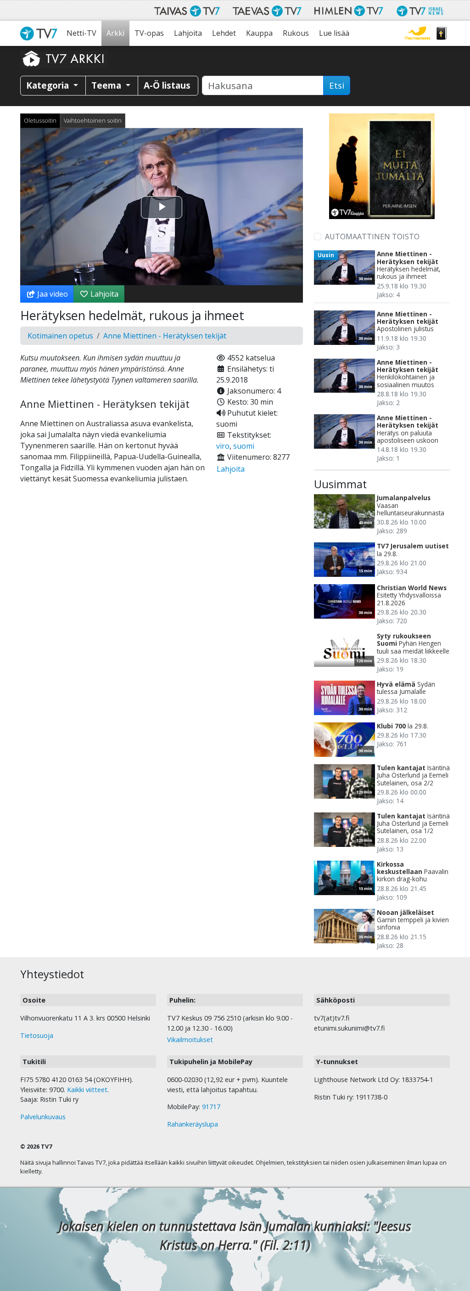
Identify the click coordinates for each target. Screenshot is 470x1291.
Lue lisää (334, 33)
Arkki (115, 33)
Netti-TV (81, 33)
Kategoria (48, 85)
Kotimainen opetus (60, 336)
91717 (211, 1106)
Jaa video (51, 294)
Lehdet (224, 33)
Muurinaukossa (417, 33)
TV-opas (149, 33)
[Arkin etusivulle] (63, 58)
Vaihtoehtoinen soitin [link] (93, 120)
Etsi (336, 85)
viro (222, 446)
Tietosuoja (36, 1035)
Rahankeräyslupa (192, 1124)
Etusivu (41, 33)
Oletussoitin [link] (40, 120)
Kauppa (259, 33)
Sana (441, 33)
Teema (107, 85)
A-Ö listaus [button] (167, 85)
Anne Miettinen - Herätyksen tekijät (164, 336)
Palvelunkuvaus (43, 1116)
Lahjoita (188, 33)
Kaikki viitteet (87, 1089)
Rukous (296, 33)
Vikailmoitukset (190, 1039)
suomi (243, 446)
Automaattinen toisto (372, 236)
